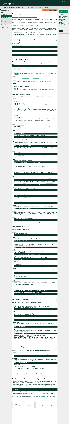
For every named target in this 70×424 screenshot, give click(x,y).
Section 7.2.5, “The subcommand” (44, 89)
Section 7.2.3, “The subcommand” (30, 78)
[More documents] (0, 10)
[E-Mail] (60, 31)
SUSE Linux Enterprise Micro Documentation (14, 7)
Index (5, 7)
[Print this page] (62, 31)
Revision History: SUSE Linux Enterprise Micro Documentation (24, 17)
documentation (42, 222)
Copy (56, 50)
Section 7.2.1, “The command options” (35, 68)
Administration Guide (25, 7)
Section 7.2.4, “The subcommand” (43, 81)
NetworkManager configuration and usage (41, 7)
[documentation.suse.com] (2, 7)
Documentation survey (63, 11)
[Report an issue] (56, 14)
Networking (32, 7)
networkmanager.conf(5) (43, 396)
